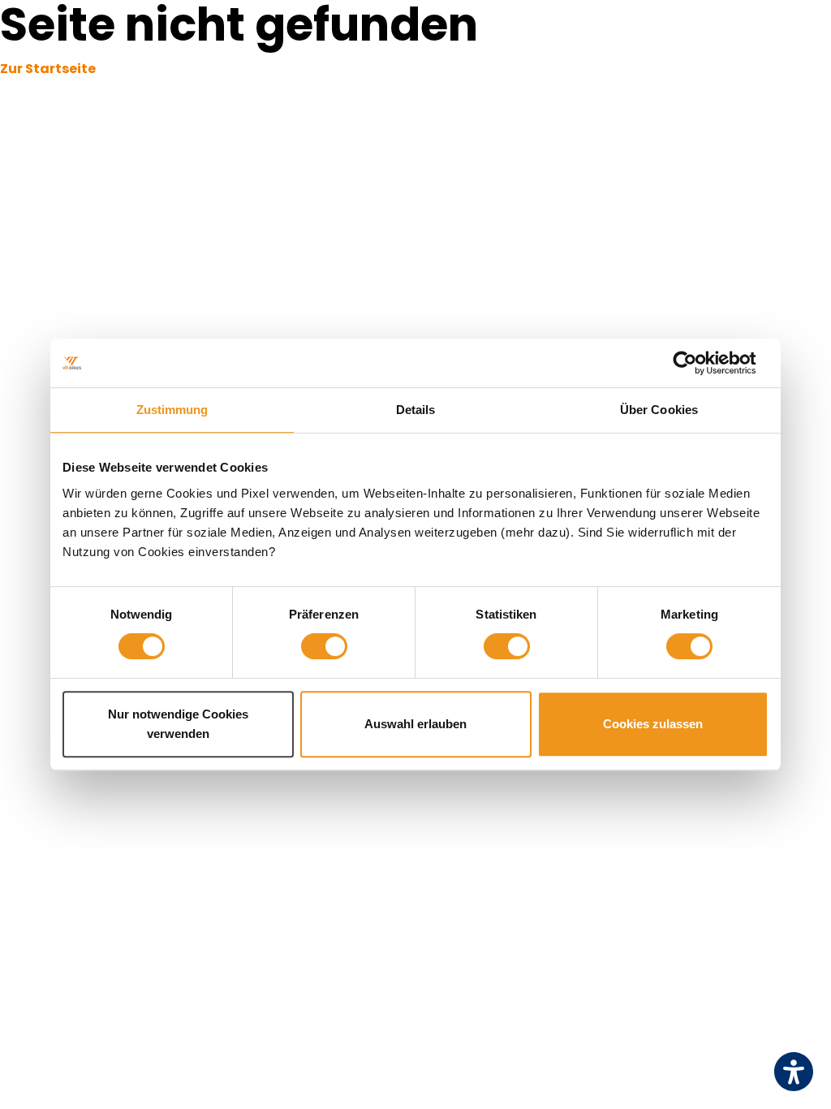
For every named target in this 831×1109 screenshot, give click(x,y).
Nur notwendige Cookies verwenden (178, 723)
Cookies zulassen (653, 724)
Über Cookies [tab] (659, 409)
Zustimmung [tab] (172, 409)
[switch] (324, 646)
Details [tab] (416, 409)
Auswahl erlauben (415, 724)
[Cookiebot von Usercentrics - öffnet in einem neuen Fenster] (697, 363)
